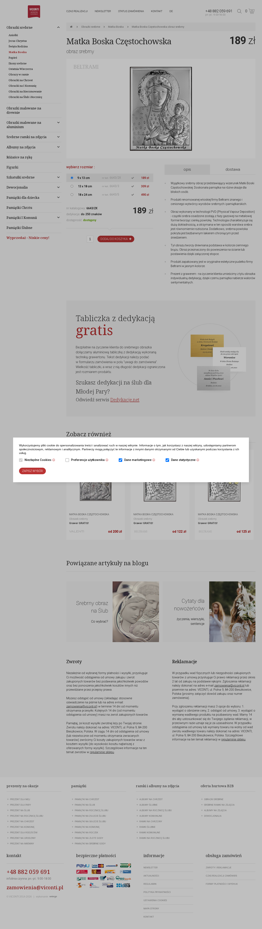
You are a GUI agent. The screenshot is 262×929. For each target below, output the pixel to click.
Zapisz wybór (32, 471)
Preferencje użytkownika (90, 460)
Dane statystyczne (186, 460)
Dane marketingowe (140, 460)
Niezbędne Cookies (41, 460)
